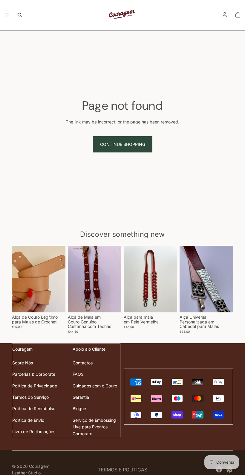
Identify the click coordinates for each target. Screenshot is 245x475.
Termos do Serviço (30, 397)
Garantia (81, 397)
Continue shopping (122, 144)
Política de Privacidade (34, 385)
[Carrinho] (237, 15)
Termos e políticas (122, 470)
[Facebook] (219, 469)
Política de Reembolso (33, 408)
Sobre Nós (22, 362)
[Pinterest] (229, 469)
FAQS (78, 374)
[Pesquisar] (19, 15)
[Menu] (7, 15)
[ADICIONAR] (112, 303)
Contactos (83, 362)
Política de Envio (28, 420)
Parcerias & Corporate (33, 374)
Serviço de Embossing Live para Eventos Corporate (94, 427)
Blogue (79, 408)
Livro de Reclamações (33, 431)
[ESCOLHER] (56, 303)
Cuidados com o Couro (95, 385)
